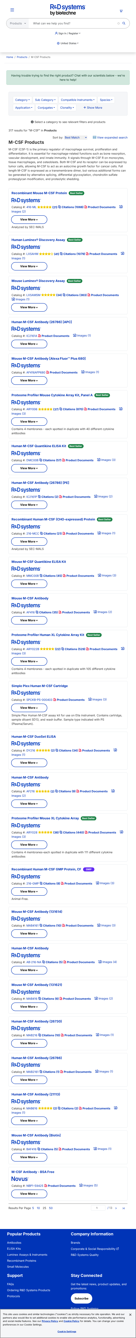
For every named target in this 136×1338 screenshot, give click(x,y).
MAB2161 (32, 1072)
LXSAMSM (33, 295)
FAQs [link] (10, 1284)
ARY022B (32, 649)
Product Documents (101, 207)
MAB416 (31, 998)
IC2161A (31, 336)
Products (22, 56)
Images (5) (90, 1185)
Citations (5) (54, 962)
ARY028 (31, 832)
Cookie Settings (67, 1331)
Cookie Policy (71, 1321)
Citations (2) (50, 497)
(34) (59, 295)
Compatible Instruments (76, 100)
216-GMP (32, 883)
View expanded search (112, 137)
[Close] (130, 1315)
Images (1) (22, 299)
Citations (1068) (72, 207)
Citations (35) (48, 612)
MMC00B (32, 575)
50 (51, 1208)
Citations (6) (50, 998)
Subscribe (82, 1298)
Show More (94, 107)
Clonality (66, 107)
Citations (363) (76, 295)
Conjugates (45, 107)
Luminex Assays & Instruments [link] (27, 1254)
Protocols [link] (13, 1296)
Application (22, 107)
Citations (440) (73, 832)
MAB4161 (32, 925)
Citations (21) (53, 533)
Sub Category (44, 100)
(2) (53, 750)
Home (9, 56)
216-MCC (32, 533)
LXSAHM (32, 254)
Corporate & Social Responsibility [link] (93, 1249)
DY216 (30, 750)
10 (38, 1208)
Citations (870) (73, 409)
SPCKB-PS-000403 (39, 700)
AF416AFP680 (35, 372)
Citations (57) (52, 460)
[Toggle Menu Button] (12, 10)
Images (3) (108, 460)
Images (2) (105, 496)
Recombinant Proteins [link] (21, 1260)
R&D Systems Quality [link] (85, 1255)
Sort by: (58, 137)
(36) (56, 832)
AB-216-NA (33, 962)
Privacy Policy (50, 1321)
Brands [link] (75, 1242)
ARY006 (31, 409)
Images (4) (109, 962)
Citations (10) (52, 925)
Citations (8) (51, 883)
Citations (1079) (74, 254)
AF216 (30, 791)
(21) (54, 207)
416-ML (31, 207)
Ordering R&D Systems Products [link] (28, 1290)
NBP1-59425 (34, 1185)
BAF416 (31, 1149)
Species (105, 100)
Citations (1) (51, 1072)
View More (27, 219)
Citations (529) (75, 649)
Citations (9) (67, 791)
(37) (56, 409)
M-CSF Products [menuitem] (40, 56)
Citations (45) (52, 575)
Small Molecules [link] (18, 1266)
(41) (56, 254)
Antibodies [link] (14, 1242)
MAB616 (31, 1108)
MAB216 (31, 1035)
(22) (58, 649)
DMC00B (32, 460)
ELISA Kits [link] (14, 1248)
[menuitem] (9, 57)
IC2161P (31, 497)
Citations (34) (68, 750)
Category (21, 100)
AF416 (30, 612)
